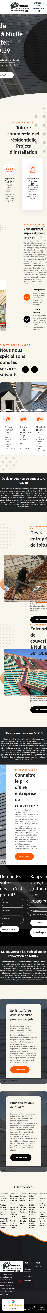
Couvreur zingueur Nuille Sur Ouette (23, 1197)
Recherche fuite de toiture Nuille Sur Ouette (14, 1212)
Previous (25, 369)
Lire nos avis (13, 1308)
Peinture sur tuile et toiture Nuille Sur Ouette (3, 1209)
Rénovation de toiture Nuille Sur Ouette (23, 1220)
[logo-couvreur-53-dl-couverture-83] (19, 12)
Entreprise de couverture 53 (23, 429)
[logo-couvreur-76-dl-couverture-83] (11, 1272)
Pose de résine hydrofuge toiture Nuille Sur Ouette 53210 (43, 1219)
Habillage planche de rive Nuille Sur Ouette (33, 1209)
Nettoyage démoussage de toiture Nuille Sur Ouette (14, 1198)
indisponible (28, 1269)
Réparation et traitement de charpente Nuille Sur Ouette (43, 1200)
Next (34, 369)
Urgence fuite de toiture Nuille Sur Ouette (33, 1223)
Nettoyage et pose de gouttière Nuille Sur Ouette (4, 1223)
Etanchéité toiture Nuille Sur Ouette (4, 1197)
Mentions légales (27, 1308)
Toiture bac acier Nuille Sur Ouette (23, 1208)
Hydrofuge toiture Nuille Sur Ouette (33, 1197)
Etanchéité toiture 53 (39, 429)
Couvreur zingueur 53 (8, 429)
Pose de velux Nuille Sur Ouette (13, 1224)
